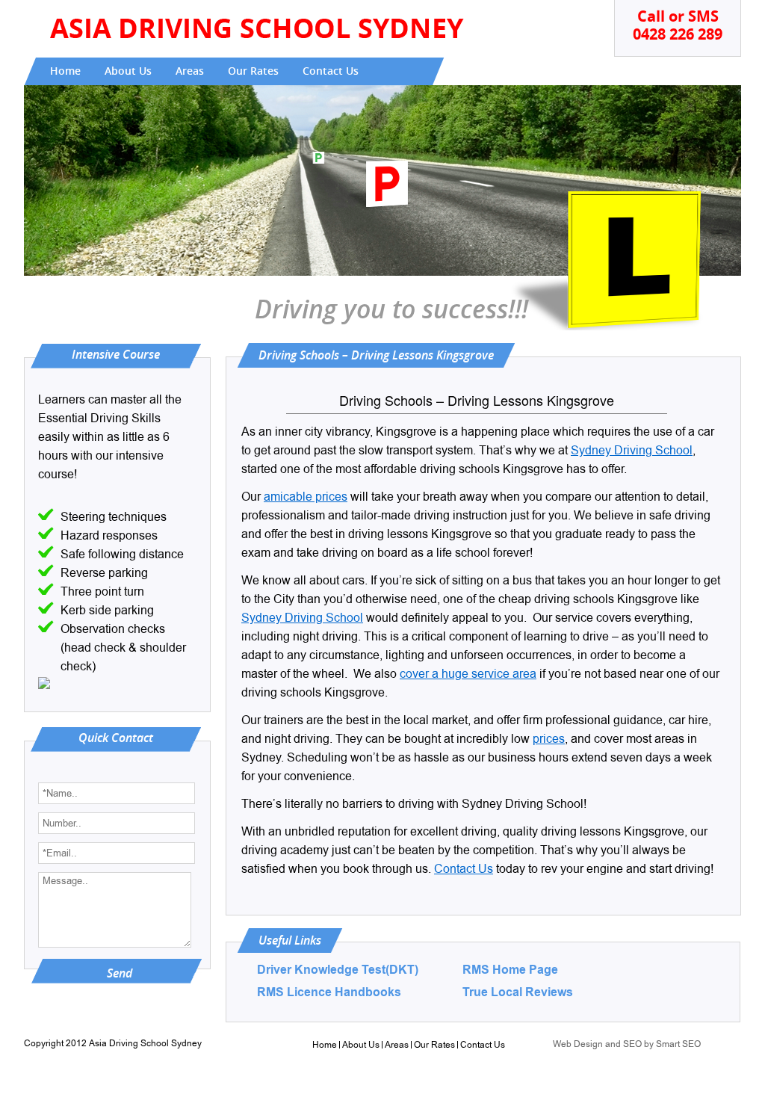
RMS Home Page (510, 970)
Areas (190, 71)
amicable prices (305, 497)
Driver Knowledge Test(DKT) (337, 970)
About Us (128, 71)
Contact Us (331, 71)
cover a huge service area (468, 674)
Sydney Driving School (632, 450)
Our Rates (253, 71)
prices (549, 739)
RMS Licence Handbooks (329, 992)
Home (65, 71)
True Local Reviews (517, 992)
